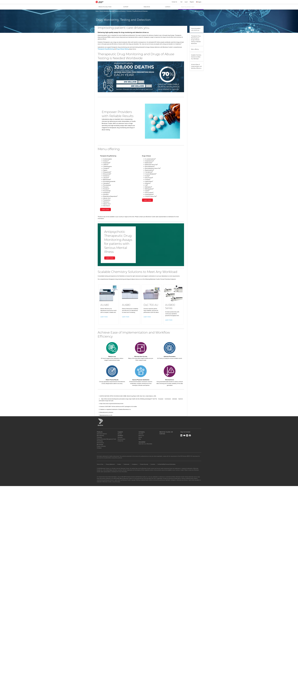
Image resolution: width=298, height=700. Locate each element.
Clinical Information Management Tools (106, 439)
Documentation (121, 439)
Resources (147, 6)
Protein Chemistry (101, 446)
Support (125, 6)
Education (120, 437)
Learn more (105, 209)
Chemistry (129, 11)
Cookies (119, 464)
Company (167, 6)
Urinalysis (99, 448)
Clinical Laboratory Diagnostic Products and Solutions (112, 11)
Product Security (144, 464)
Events (140, 437)
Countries (152, 464)
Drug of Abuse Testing (122, 49)
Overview (141, 434)
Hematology (100, 441)
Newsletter (142, 442)
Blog (140, 439)
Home (97, 11)
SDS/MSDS (120, 435)
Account (120, 434)
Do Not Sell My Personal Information (166, 464)
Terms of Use (100, 464)
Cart (181, 1)
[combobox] (192, 7)
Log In (186, 2)
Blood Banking (100, 435)
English (199, 2)
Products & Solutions (105, 6)
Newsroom (141, 435)
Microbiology (100, 444)
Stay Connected (185, 432)
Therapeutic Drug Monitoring (106, 49)
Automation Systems (102, 434)
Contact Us (174, 2)
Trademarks (126, 464)
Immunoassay (100, 442)
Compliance (135, 464)
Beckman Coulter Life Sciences (166, 432)
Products (99, 432)
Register (192, 2)
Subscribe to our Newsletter (145, 444)
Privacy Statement (110, 464)
